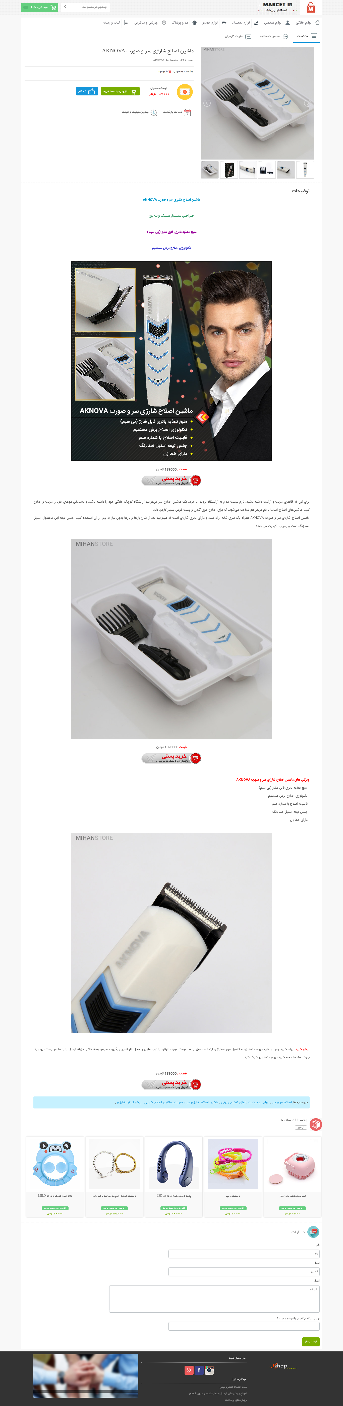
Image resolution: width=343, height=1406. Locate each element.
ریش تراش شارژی (129, 1102)
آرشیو (301, 1127)
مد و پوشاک (180, 23)
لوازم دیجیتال (241, 23)
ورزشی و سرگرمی (145, 23)
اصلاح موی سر (282, 1102)
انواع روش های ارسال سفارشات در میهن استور (218, 1393)
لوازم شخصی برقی (233, 1102)
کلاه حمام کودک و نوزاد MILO (55, 1196)
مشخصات (302, 36)
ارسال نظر (311, 1341)
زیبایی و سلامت (258, 1102)
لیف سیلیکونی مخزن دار (292, 1196)
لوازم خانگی (303, 23)
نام (318, 1244)
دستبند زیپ (233, 1196)
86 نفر (82, 91)
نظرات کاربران (234, 36)
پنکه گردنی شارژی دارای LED (174, 1196)
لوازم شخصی (272, 23)
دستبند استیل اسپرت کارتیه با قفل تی (114, 1196)
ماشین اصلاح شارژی (158, 1102)
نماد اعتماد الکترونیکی (233, 1387)
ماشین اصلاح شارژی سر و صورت (196, 1102)
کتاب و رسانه (111, 23)
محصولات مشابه (269, 36)
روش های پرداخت (236, 1400)
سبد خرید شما (39, 7)
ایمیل (317, 1262)
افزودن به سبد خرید (116, 91)
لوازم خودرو (210, 23)
